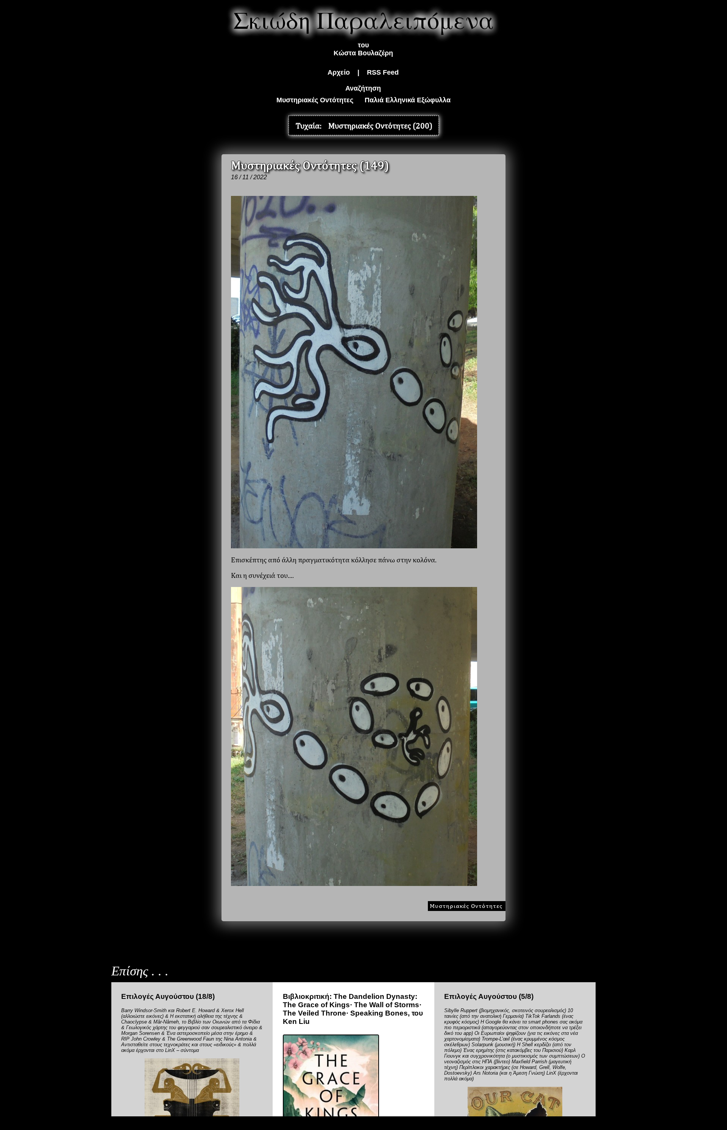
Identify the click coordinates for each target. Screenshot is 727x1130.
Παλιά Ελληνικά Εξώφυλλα (408, 100)
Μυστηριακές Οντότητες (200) (380, 125)
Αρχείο (339, 72)
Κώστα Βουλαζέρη (363, 53)
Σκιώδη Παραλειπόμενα (363, 19)
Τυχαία (308, 125)
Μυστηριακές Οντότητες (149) (310, 165)
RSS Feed (383, 72)
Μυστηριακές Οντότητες (314, 100)
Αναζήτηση (363, 88)
